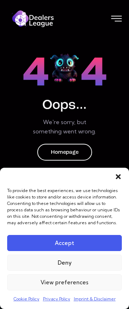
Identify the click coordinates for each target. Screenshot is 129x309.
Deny (65, 262)
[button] (118, 176)
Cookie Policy (26, 298)
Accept (64, 243)
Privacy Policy (56, 298)
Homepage (64, 152)
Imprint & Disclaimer (95, 298)
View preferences (64, 282)
